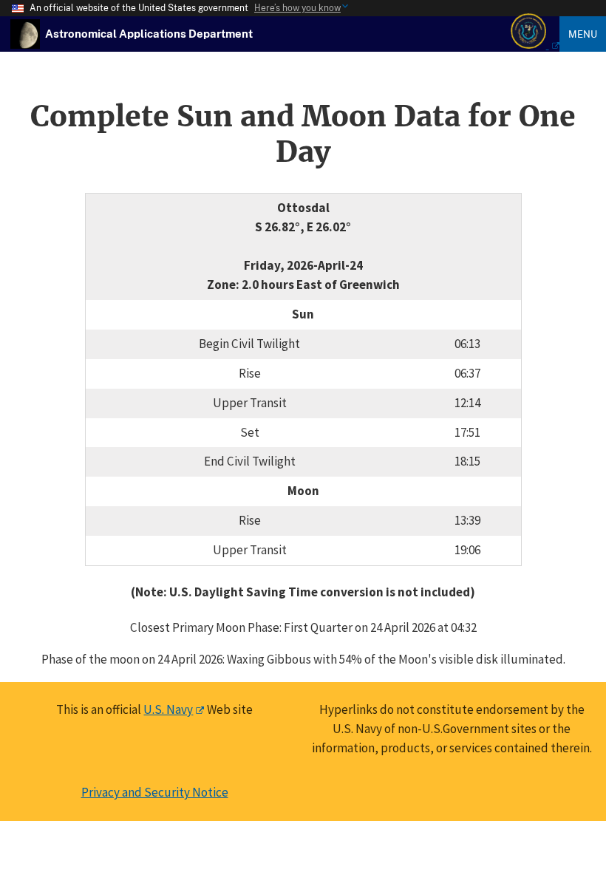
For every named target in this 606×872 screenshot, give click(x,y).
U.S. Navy (168, 709)
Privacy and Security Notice (154, 792)
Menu (582, 34)
